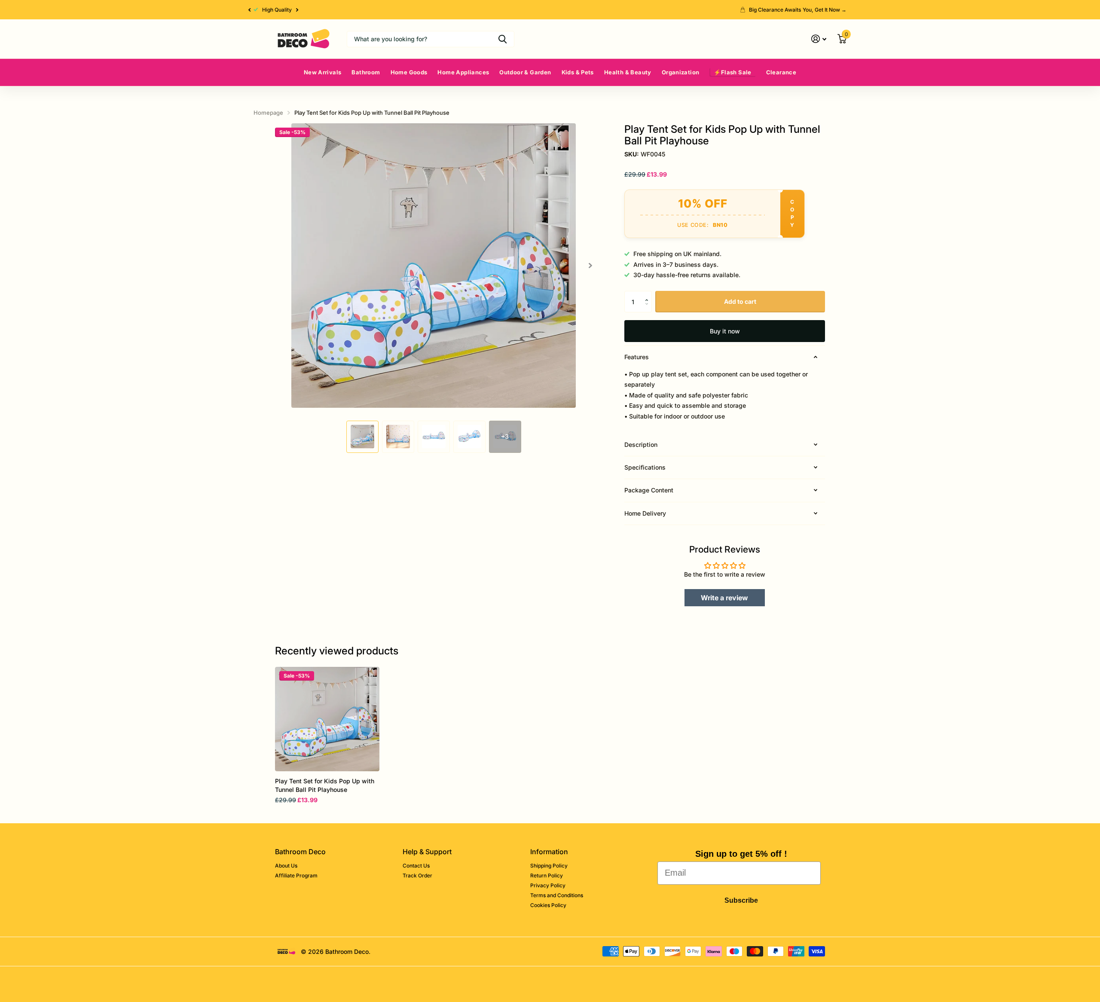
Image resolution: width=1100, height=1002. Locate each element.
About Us (286, 865)
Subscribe (741, 900)
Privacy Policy (547, 885)
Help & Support (427, 851)
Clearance (781, 72)
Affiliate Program (296, 875)
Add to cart (740, 301)
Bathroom (365, 72)
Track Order (417, 875)
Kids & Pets (578, 72)
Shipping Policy (549, 865)
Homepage (268, 112)
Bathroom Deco (300, 851)
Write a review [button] (724, 597)
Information (549, 851)
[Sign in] (819, 39)
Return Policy (546, 875)
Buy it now (725, 331)
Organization (681, 72)
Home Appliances (463, 72)
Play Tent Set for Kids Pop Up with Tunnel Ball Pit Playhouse (324, 785)
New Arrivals (323, 72)
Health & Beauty (627, 72)
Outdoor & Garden (525, 72)
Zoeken (502, 39)
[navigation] (362, 437)
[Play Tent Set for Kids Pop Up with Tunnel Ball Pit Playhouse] (327, 719)
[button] (249, 9)
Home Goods (409, 72)
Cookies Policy (548, 905)
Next (297, 10)
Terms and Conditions (556, 895)
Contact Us (416, 865)
